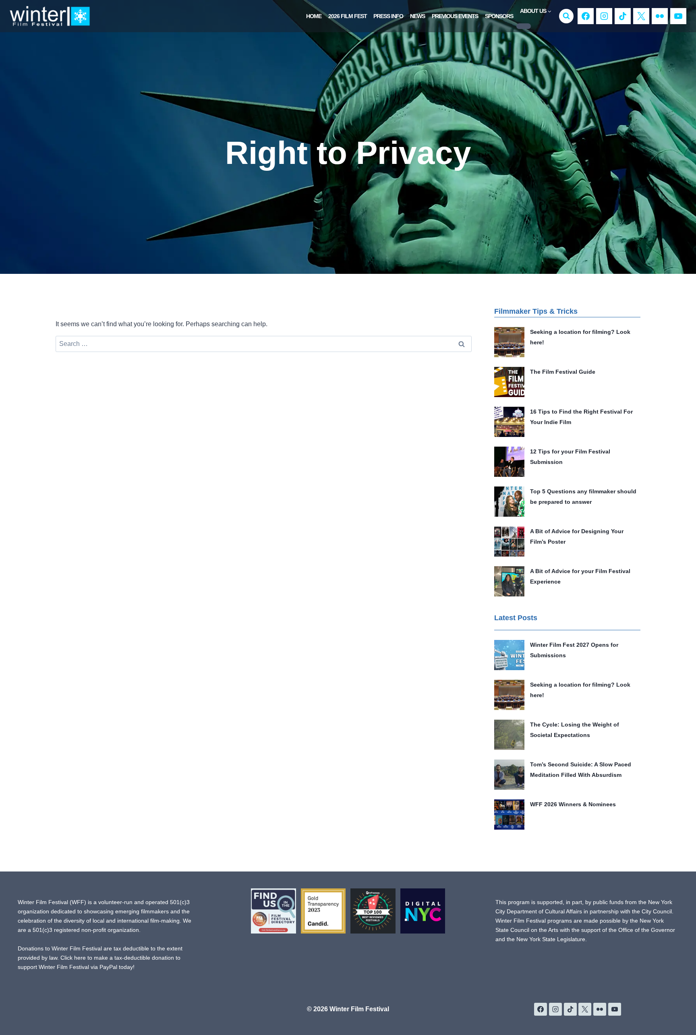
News (417, 16)
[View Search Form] (566, 16)
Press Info (388, 16)
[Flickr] (660, 16)
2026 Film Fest (347, 16)
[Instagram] (604, 16)
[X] (641, 16)
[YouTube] (678, 16)
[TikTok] (623, 16)
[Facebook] (586, 16)
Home (313, 16)
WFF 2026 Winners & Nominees (573, 804)
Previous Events (455, 16)
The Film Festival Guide (562, 371)
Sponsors (499, 16)
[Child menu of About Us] (523, 26)
